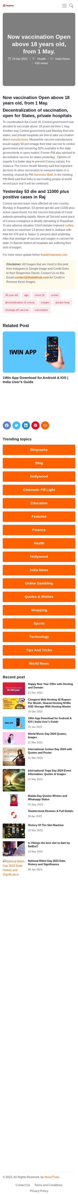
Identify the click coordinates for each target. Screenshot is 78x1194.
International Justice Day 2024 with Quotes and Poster (50, 751)
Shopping (39, 610)
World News (39, 663)
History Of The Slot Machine (46, 825)
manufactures (19, 139)
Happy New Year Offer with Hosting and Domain (50, 685)
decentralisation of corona (20, 302)
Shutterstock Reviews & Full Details (50, 811)
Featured (39, 516)
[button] (71, 5)
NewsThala (51, 1177)
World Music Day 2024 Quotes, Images (47, 735)
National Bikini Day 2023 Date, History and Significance (47, 862)
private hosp (63, 302)
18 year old (11, 295)
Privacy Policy (39, 1191)
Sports (39, 623)
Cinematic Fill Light (39, 490)
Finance (39, 530)
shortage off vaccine (16, 310)
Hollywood (39, 556)
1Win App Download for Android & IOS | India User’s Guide (35, 380)
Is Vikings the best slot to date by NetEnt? (49, 844)
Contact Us (23, 1185)
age (26, 295)
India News (62, 58)
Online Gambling (39, 583)
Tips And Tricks (39, 650)
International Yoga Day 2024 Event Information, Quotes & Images (49, 772)
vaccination (41, 310)
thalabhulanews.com (54, 254)
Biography (39, 450)
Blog (39, 463)
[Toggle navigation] (64, 5)
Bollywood (39, 476)
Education (39, 503)
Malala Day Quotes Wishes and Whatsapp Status (47, 797)
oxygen (45, 302)
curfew (69, 225)
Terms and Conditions (48, 1185)
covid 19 (39, 295)
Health (41, 58)
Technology (39, 637)
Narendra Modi (43, 174)
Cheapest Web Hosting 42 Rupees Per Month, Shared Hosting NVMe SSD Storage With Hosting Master (49, 703)
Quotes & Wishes (39, 597)
